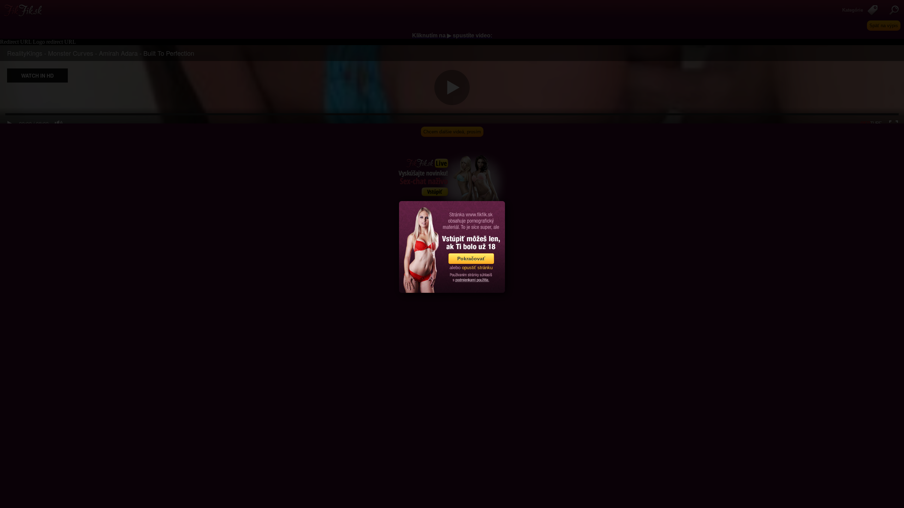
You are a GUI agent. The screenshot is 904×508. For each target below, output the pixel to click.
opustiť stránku (477, 267)
